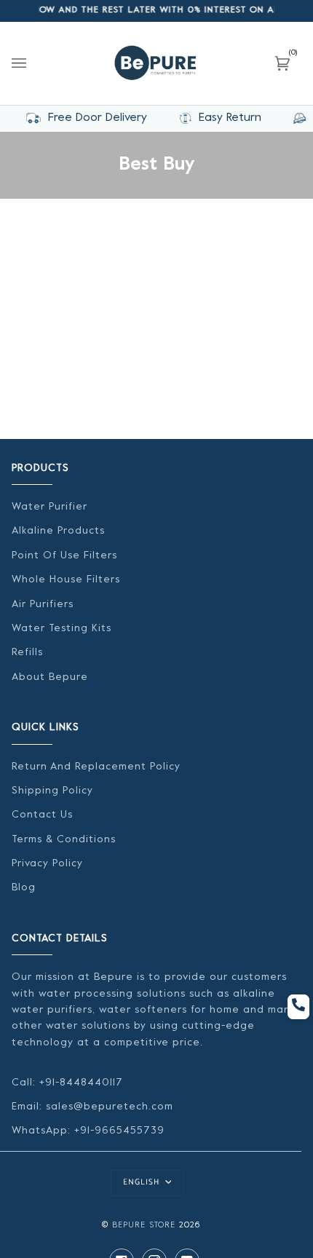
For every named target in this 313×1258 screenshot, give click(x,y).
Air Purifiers (43, 604)
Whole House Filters (66, 580)
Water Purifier (49, 507)
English (142, 1182)
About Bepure (50, 677)
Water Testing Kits (61, 628)
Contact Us (42, 815)
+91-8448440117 (79, 1083)
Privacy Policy (47, 864)
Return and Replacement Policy (96, 767)
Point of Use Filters (64, 556)
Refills (27, 652)
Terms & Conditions (64, 839)
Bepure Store (143, 1226)
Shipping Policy (52, 791)
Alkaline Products (58, 531)
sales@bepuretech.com (109, 1107)
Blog (24, 888)
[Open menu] (33, 63)
